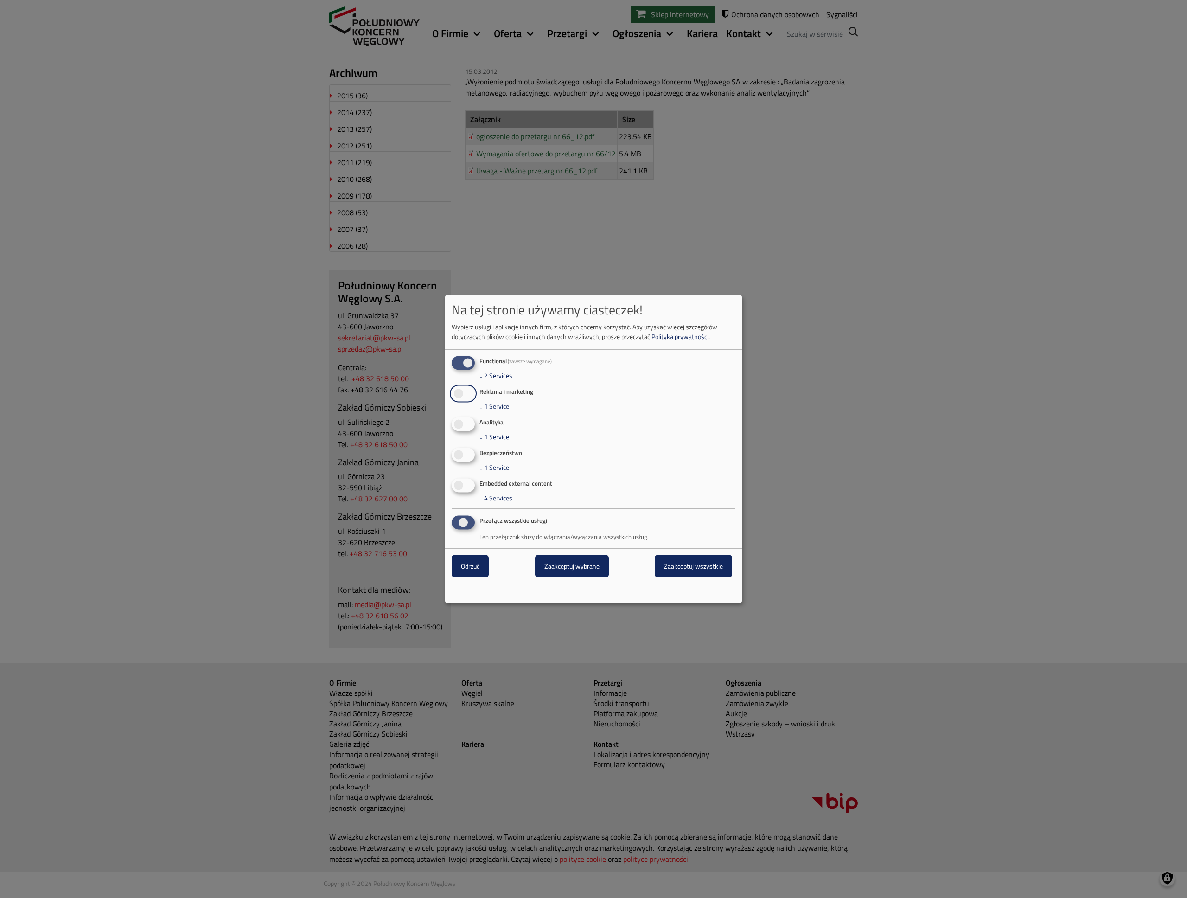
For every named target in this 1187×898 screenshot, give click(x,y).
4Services (495, 497)
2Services (495, 375)
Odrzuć (470, 566)
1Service (494, 406)
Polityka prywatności (679, 336)
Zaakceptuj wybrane (572, 566)
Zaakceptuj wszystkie (693, 566)
